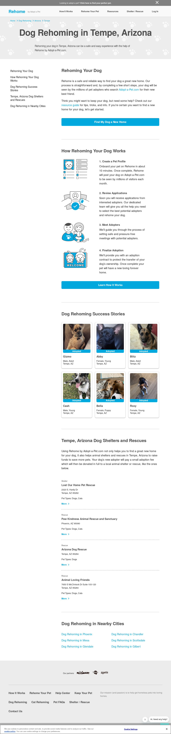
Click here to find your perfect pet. (95, 3)
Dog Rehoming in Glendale (77, 646)
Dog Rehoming (25, 20)
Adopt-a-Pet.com (129, 89)
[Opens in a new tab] (84, 672)
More (64, 503)
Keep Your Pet (83, 693)
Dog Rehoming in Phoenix (76, 634)
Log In (155, 11)
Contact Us (15, 711)
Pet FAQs (59, 702)
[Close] (167, 729)
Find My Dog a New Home (110, 122)
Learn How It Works (110, 285)
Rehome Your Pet (90, 11)
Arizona (37, 20)
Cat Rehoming (40, 702)
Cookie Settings (130, 729)
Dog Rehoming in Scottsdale (128, 640)
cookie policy (9, 731)
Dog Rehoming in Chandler (127, 634)
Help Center (62, 693)
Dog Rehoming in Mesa (75, 640)
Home (12, 20)
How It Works (66, 11)
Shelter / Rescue (135, 11)
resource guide (70, 105)
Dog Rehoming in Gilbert (126, 646)
